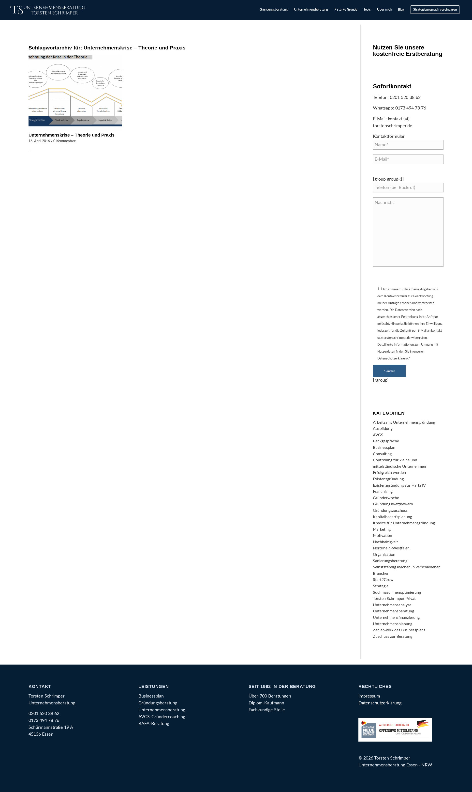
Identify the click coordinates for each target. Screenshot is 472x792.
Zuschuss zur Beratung (392, 636)
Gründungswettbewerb (393, 504)
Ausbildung (382, 429)
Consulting (382, 454)
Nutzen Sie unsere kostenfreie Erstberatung (407, 50)
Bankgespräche (386, 441)
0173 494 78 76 (410, 108)
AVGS (378, 435)
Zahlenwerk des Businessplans (399, 630)
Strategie (380, 586)
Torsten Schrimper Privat (394, 599)
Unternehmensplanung (392, 624)
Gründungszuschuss (390, 510)
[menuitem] (273, 10)
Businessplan (384, 448)
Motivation (382, 536)
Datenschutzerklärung (392, 358)
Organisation (384, 555)
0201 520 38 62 (405, 97)
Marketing (382, 529)
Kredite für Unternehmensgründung (404, 523)
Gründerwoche (386, 498)
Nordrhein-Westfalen (391, 548)
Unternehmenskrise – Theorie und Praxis (72, 135)
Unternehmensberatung (393, 611)
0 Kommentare (64, 141)
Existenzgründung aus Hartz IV (399, 485)
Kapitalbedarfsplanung (392, 517)
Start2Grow (383, 580)
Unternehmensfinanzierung (396, 618)
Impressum (369, 696)
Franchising (383, 492)
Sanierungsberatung (390, 561)
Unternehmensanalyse (392, 605)
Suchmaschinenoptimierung (397, 592)
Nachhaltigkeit (385, 542)
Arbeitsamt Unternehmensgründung (404, 422)
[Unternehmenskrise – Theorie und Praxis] (75, 92)
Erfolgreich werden (389, 473)
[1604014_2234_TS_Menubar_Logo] (48, 10)
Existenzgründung (388, 479)
